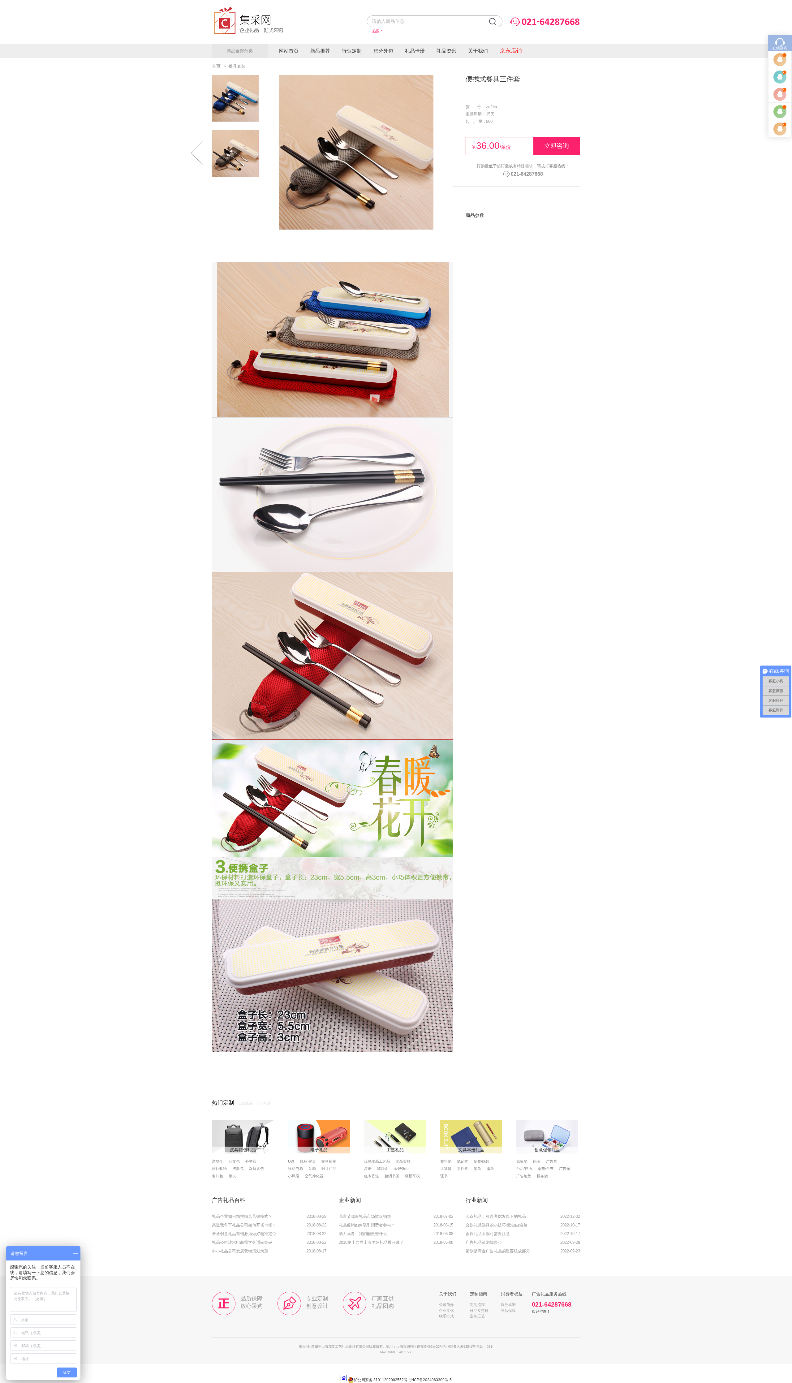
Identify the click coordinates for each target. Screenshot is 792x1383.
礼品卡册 (415, 51)
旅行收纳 (219, 1168)
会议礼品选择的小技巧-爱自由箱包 (496, 1225)
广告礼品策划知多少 (484, 1242)
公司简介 (446, 1305)
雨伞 (536, 1161)
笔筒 (477, 1168)
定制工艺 (477, 1316)
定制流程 (477, 1305)
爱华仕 (217, 1161)
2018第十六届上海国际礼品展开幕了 (371, 1242)
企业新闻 (350, 1200)
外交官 (250, 1161)
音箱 (312, 1168)
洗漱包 (237, 1168)
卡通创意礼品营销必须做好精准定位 (244, 1234)
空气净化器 (314, 1176)
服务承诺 (508, 1305)
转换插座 (328, 1161)
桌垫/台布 (545, 1168)
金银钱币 (401, 1168)
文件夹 (462, 1168)
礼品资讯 (446, 51)
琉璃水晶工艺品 (377, 1161)
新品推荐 (320, 51)
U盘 (291, 1161)
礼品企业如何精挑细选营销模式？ (242, 1216)
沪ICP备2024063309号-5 (430, 1380)
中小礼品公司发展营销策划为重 (240, 1251)
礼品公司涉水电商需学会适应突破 (242, 1242)
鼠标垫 (521, 1161)
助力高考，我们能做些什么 (363, 1234)
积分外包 (383, 51)
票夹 (232, 1176)
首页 (216, 66)
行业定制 (352, 51)
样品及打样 (479, 1310)
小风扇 (293, 1176)
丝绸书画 (392, 1176)
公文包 (234, 1161)
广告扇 (564, 1168)
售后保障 (508, 1310)
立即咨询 (556, 145)
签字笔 (445, 1161)
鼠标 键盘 (308, 1161)
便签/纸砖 (481, 1161)
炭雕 (368, 1168)
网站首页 (289, 51)
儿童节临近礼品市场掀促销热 (365, 1216)
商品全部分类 (240, 50)
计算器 (445, 1168)
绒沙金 (382, 1168)
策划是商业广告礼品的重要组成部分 (498, 1251)
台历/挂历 (524, 1168)
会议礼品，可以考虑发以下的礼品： (498, 1216)
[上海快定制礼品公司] (253, 42)
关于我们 (478, 51)
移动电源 (295, 1168)
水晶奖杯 (403, 1161)
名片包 (217, 1176)
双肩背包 (256, 1168)
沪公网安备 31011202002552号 (380, 1380)
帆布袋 (542, 1176)
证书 (444, 1176)
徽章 (490, 1168)
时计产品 (328, 1168)
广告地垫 (523, 1176)
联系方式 (446, 1316)
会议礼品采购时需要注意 (488, 1234)
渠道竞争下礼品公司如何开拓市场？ (244, 1225)
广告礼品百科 (228, 1200)
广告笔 (551, 1161)
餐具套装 (237, 66)
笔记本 (462, 1161)
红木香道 (371, 1176)
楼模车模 (412, 1176)
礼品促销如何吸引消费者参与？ (367, 1225)
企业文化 (446, 1310)
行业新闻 (477, 1200)
